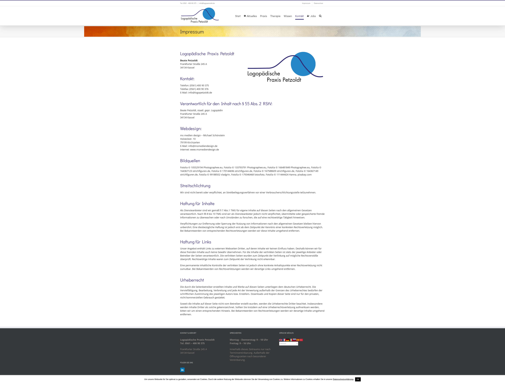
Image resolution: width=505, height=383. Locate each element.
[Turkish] (301, 339)
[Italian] (291, 339)
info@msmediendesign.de (202, 146)
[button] (320, 16)
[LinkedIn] (182, 370)
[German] (287, 339)
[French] (284, 339)
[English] (281, 339)
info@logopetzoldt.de (207, 3)
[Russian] (294, 339)
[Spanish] (298, 339)
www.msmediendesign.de (204, 149)
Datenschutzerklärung (343, 379)
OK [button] (358, 379)
